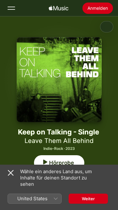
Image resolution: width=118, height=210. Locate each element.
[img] (58, 8)
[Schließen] (11, 173)
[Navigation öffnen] (11, 8)
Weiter (88, 198)
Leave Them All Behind (59, 141)
